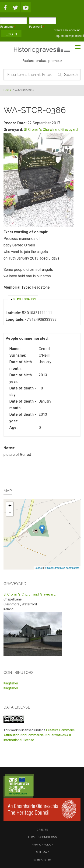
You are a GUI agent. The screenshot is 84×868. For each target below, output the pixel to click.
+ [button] (9, 505)
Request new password (69, 36)
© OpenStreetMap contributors (62, 568)
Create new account (67, 30)
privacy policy (42, 844)
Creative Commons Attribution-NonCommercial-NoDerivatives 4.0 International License (39, 735)
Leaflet (38, 568)
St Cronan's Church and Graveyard (51, 129)
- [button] (10, 512)
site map (42, 852)
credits (42, 829)
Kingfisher (11, 683)
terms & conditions (42, 837)
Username (7, 26)
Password (36, 26)
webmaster (42, 859)
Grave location (24, 299)
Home (7, 90)
